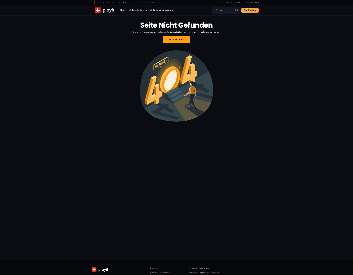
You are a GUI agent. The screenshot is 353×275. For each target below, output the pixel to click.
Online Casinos (136, 10)
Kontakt (237, 2)
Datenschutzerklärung (199, 268)
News (122, 10)
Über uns (228, 2)
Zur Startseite (176, 39)
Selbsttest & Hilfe (252, 2)
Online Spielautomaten (161, 10)
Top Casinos (250, 10)
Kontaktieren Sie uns (161, 272)
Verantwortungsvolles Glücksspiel (204, 272)
